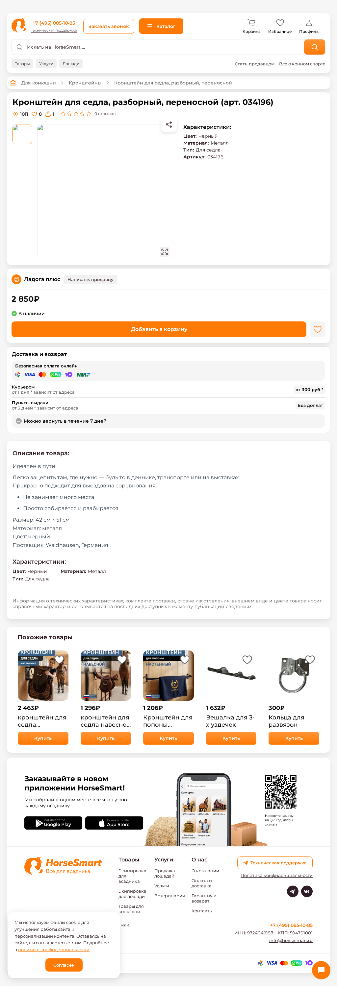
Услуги (161, 885)
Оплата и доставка (202, 883)
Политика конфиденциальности (277, 875)
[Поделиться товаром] (169, 124)
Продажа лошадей (164, 873)
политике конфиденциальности (54, 949)
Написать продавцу (90, 279)
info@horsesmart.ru (291, 940)
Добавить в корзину (159, 329)
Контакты (202, 910)
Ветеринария (169, 895)
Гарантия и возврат (204, 898)
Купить (43, 738)
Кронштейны (85, 83)
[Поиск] (314, 47)
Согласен (64, 965)
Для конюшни (38, 83)
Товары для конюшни (131, 909)
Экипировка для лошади (132, 893)
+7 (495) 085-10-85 (54, 23)
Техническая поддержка (54, 30)
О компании (205, 870)
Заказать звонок (109, 26)
